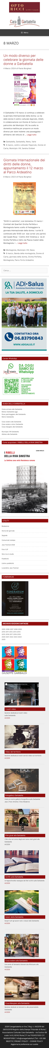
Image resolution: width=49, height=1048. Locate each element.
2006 (7, 629)
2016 (7, 634)
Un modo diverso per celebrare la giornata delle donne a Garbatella (23, 60)
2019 (19, 634)
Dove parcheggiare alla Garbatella (14, 414)
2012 (11, 632)
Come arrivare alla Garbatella (12, 409)
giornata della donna (18, 257)
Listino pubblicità (8, 563)
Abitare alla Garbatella (9, 434)
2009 (20, 629)
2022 (11, 637)
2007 (11, 629)
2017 (11, 634)
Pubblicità (5, 559)
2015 (3, 634)
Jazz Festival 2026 (8, 545)
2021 (7, 637)
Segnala (4, 535)
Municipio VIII (15, 148)
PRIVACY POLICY (21, 1041)
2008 (16, 629)
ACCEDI (7, 718)
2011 (7, 632)
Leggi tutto (31, 135)
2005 (3, 629)
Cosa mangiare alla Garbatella (12, 427)
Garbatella (10, 141)
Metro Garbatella (8, 417)
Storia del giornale (8, 531)
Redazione (5, 526)
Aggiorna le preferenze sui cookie (24, 1044)
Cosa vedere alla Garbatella (11, 422)
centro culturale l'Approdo (25, 145)
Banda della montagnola (24, 253)
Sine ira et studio (8, 554)
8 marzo (9, 145)
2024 (20, 637)
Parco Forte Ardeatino (24, 260)
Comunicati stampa (8, 540)
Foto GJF (5, 549)
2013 (15, 632)
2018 (15, 634)
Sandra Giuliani (28, 148)
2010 (3, 632)
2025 (3, 639)
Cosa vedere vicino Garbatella (12, 424)
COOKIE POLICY (36, 1041)
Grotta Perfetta (34, 257)
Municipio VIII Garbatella (10, 432)
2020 (3, 637)
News (28, 141)
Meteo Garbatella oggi (10, 412)
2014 (18, 632)
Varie (34, 141)
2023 (15, 637)
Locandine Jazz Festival (10, 568)
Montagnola (11, 250)
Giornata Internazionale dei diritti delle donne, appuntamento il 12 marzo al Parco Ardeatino (24, 166)
